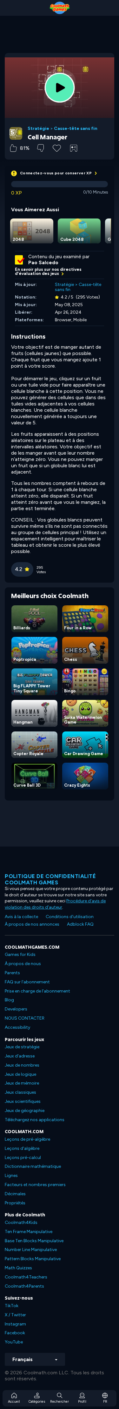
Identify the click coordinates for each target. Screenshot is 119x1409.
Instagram (15, 1324)
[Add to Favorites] (56, 147)
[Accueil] (59, 8)
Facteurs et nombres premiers (35, 1184)
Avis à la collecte (21, 916)
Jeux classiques (20, 1092)
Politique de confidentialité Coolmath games (50, 879)
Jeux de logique (20, 1074)
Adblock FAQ (80, 924)
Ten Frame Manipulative (28, 1231)
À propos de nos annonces (32, 924)
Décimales (15, 1193)
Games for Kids (20, 954)
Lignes (11, 1175)
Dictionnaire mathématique (33, 1166)
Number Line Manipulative (31, 1249)
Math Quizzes (18, 1268)
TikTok (11, 1305)
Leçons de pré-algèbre (27, 1139)
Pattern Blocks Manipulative (33, 1258)
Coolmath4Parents (24, 1286)
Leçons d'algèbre (22, 1148)
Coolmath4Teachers (26, 1277)
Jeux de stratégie (22, 1047)
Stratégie (38, 128)
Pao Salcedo (43, 262)
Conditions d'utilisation (70, 916)
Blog (9, 1000)
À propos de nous (23, 963)
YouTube (14, 1342)
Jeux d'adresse (20, 1056)
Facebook (15, 1333)
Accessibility (17, 1027)
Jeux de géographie (24, 1110)
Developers (16, 1009)
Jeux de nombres (22, 1065)
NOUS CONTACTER (24, 1018)
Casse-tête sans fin (75, 128)
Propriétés (15, 1203)
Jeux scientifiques (23, 1101)
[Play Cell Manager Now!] (60, 88)
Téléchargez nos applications (34, 1119)
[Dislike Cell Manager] (40, 148)
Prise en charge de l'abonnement (37, 991)
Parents (12, 972)
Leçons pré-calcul (23, 1157)
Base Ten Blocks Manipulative (34, 1240)
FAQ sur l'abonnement (27, 982)
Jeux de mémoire (22, 1083)
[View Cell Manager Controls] (73, 148)
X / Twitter (15, 1315)
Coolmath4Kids (21, 1222)
